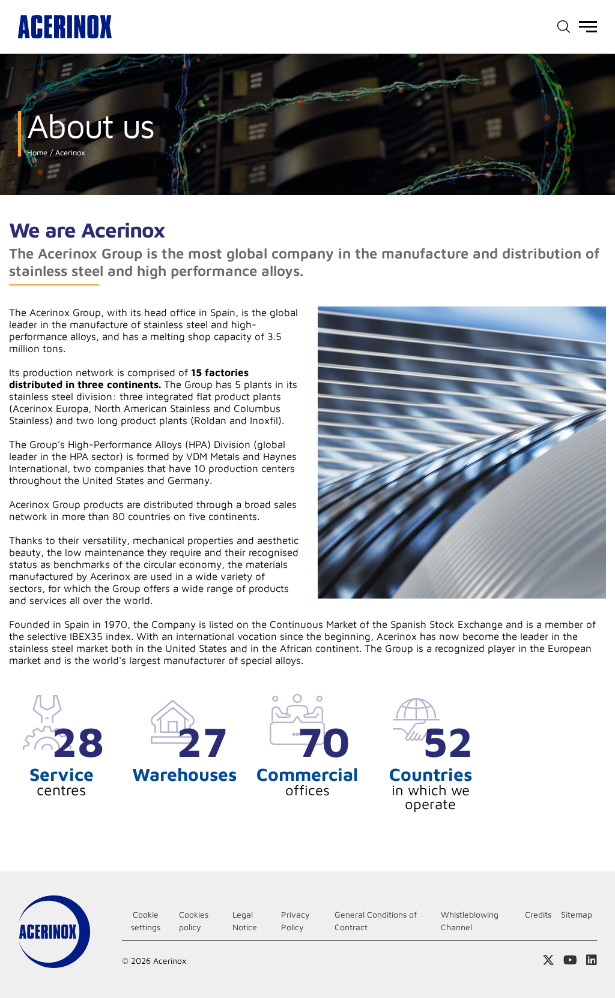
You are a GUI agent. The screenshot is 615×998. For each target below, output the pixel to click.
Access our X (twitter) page (548, 960)
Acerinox (69, 153)
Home (37, 153)
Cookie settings (145, 920)
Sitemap (576, 914)
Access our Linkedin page (591, 960)
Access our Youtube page (570, 960)
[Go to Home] (65, 26)
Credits (538, 914)
